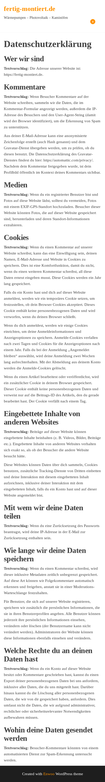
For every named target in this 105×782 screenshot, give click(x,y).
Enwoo (49, 774)
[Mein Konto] (85, 24)
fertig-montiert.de (29, 8)
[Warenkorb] (90, 25)
